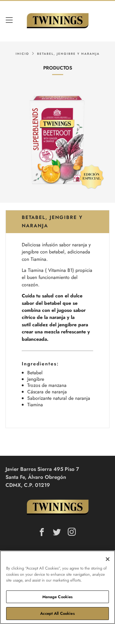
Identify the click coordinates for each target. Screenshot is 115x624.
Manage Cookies (57, 597)
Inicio (22, 54)
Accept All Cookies (57, 613)
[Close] (107, 559)
